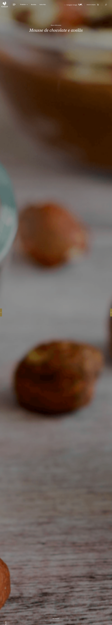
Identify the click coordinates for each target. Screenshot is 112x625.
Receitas (33, 4)
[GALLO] (4, 5)
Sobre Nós (42, 4)
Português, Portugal (71, 5)
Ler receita (56, 618)
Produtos (23, 4)
